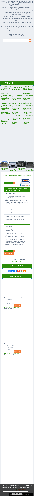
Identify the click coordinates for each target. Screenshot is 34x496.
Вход (20, 261)
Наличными (10, 347)
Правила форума (21, 175)
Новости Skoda (7, 86)
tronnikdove (9, 226)
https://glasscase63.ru (10, 238)
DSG (8, 301)
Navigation (8, 83)
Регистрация (15, 261)
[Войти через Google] (21, 271)
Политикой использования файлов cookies (15, 491)
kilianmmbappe (10, 193)
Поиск (27, 175)
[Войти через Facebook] (15, 271)
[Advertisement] (17, 63)
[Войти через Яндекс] (18, 271)
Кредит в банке (11, 345)
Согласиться (17, 494)
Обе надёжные (10, 303)
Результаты (7, 307)
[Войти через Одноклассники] (24, 271)
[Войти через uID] (9, 271)
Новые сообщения (8, 175)
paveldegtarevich (11, 209)
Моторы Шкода (7, 95)
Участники (14, 175)
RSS (30, 175)
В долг (8, 349)
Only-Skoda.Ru (17, 35)
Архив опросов (15, 307)
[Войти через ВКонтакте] (12, 271)
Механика (9, 299)
